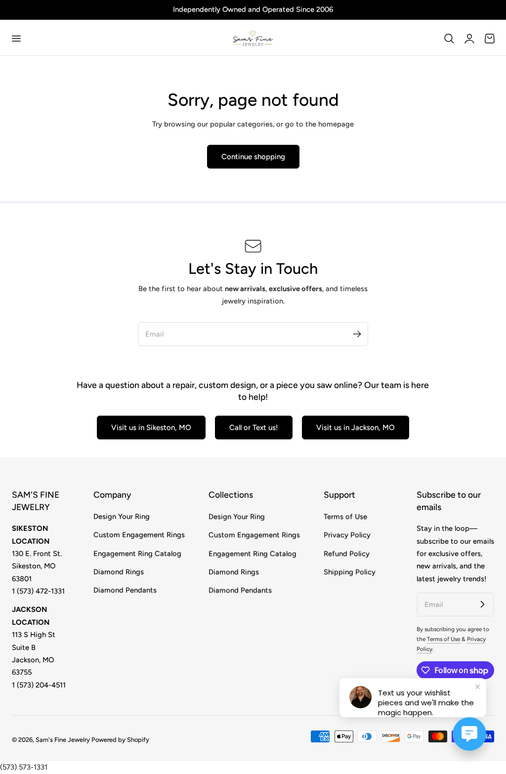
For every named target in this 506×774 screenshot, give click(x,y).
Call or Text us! (253, 427)
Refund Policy (347, 553)
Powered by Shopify (120, 739)
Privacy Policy (347, 534)
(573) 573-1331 (23, 767)
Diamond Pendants (125, 590)
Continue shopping (253, 156)
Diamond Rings (118, 571)
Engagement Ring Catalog (137, 553)
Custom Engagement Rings (139, 534)
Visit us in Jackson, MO (355, 427)
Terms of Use (345, 516)
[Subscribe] (357, 333)
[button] (16, 38)
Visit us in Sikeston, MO (151, 427)
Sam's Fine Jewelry (63, 739)
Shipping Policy (350, 571)
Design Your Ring (121, 516)
